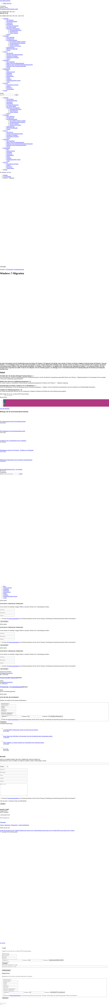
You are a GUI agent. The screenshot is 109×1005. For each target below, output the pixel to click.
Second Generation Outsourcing (8, 677)
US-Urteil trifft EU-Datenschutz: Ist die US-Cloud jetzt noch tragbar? (20, 729)
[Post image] (4, 420)
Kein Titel (5, 749)
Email (3, 707)
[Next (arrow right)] (2, 1004)
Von (4, 408)
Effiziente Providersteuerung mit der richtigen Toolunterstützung (16, 460)
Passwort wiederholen (7, 713)
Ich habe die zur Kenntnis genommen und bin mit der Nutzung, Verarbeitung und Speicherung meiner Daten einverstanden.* (39, 618)
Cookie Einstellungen (23, 825)
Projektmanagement (19, 269)
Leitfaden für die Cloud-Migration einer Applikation (13, 440)
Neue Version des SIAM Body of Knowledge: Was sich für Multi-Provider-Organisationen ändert (27, 736)
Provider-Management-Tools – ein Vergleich (11, 469)
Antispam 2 (25, 716)
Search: (2, 474)
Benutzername (5, 703)
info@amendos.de (4, 817)
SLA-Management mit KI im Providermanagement (13, 421)
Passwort (4, 710)
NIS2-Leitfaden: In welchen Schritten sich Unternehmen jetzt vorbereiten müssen (23, 742)
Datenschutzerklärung (13, 618)
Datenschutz (14, 825)
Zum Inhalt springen (5, 0)
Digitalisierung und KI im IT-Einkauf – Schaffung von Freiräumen (17, 450)
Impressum (7, 825)
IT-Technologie (9, 269)
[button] (4, 400)
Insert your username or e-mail (9, 964)
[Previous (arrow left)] (0, 1004)
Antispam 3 (45, 716)
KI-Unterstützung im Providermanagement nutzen (12, 431)
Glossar (2, 825)
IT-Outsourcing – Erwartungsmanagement (11, 687)
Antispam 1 (4, 716)
